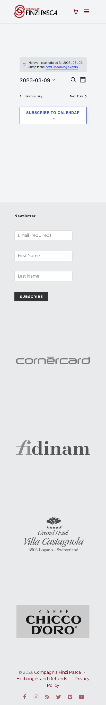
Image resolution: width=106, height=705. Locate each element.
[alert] (53, 64)
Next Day (76, 96)
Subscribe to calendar (53, 112)
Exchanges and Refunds (41, 678)
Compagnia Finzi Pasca (57, 672)
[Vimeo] (70, 697)
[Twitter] (59, 697)
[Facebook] (25, 697)
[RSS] (47, 697)
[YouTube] (81, 697)
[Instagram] (36, 697)
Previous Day (32, 96)
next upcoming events (62, 67)
